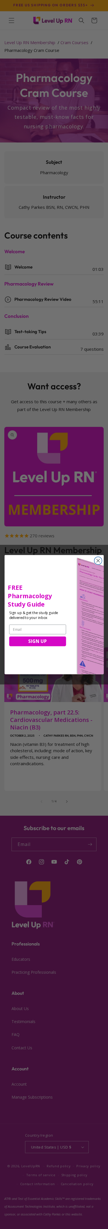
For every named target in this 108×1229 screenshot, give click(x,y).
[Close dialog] (98, 560)
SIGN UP (37, 641)
